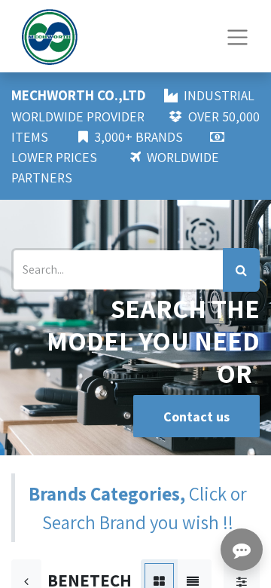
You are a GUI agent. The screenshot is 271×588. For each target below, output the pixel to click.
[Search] (241, 270)
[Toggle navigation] (237, 36)
